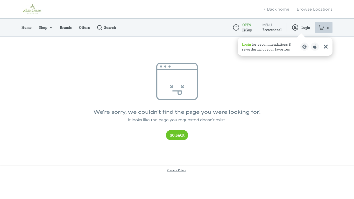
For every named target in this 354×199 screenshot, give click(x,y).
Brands (66, 27)
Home (27, 27)
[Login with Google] (304, 46)
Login (305, 27)
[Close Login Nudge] (325, 46)
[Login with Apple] (315, 46)
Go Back (177, 135)
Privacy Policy (176, 170)
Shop (43, 27)
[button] (285, 47)
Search (110, 27)
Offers (84, 27)
